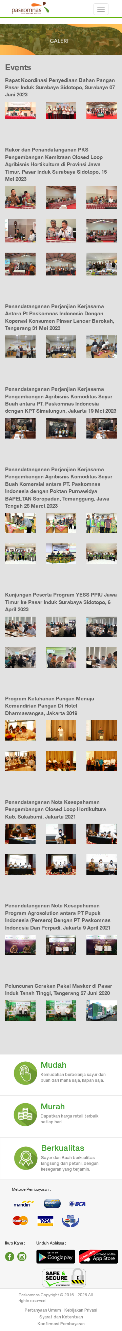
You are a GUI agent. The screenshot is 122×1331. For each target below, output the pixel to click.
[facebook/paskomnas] (9, 1256)
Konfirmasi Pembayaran (61, 1324)
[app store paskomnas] (98, 1256)
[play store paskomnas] (55, 1256)
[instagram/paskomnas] (21, 1256)
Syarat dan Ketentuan (61, 1317)
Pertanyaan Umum (43, 1310)
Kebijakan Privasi (80, 1310)
